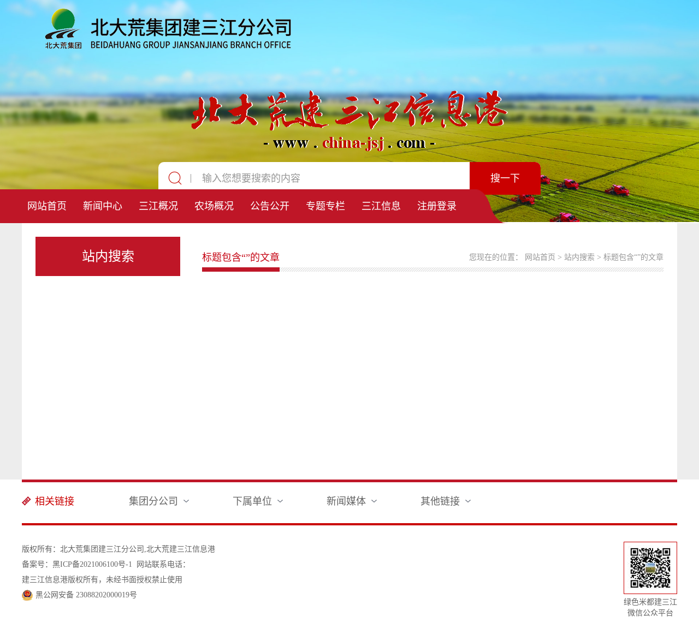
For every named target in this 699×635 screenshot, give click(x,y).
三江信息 (381, 206)
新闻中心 (102, 206)
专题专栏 (325, 206)
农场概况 (214, 206)
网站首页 (47, 206)
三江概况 (158, 206)
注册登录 (437, 206)
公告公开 (269, 206)
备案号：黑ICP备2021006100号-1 (77, 564)
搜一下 (505, 178)
